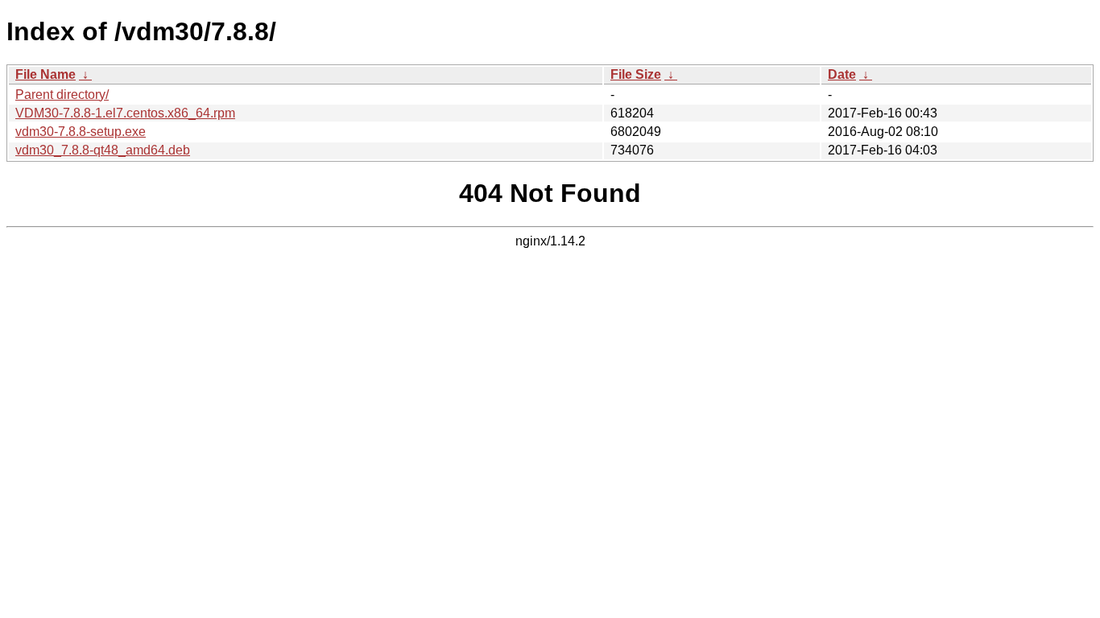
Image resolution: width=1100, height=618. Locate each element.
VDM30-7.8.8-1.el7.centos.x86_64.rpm (125, 113)
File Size (635, 74)
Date (842, 74)
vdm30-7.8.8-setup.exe (80, 131)
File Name (45, 74)
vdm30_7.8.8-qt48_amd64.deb (102, 150)
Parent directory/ (62, 94)
